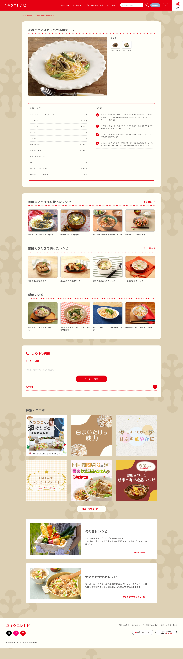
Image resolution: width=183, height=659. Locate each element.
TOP (23, 16)
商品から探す (66, 5)
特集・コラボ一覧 (90, 509)
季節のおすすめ (92, 5)
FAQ (113, 5)
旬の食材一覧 (139, 552)
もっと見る (148, 201)
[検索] (146, 5)
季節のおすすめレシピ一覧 (134, 597)
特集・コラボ (105, 5)
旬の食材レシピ (78, 5)
